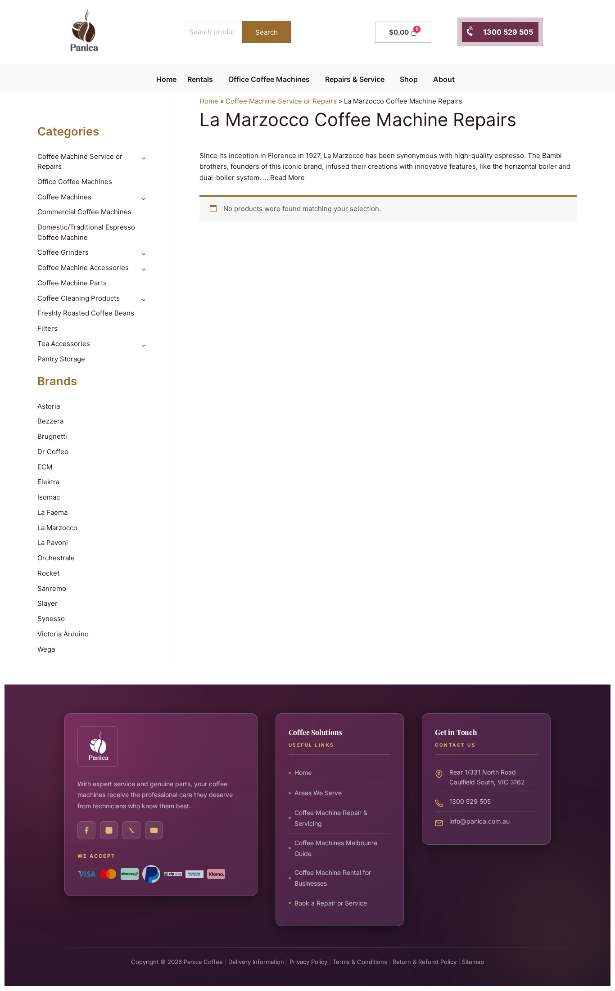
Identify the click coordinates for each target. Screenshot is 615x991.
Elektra (48, 481)
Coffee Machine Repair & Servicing (330, 817)
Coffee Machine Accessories (83, 267)
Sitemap (473, 961)
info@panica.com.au (479, 820)
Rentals (200, 79)
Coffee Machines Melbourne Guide (335, 847)
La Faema (52, 512)
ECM (44, 467)
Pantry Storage (61, 359)
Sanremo (51, 588)
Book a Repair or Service (330, 902)
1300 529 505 (503, 31)
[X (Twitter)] (131, 830)
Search (266, 32)
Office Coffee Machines (269, 79)
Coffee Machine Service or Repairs (281, 101)
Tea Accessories (63, 343)
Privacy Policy (308, 961)
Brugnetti (52, 436)
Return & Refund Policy (425, 961)
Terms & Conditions (360, 961)
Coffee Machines (64, 197)
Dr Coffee (52, 451)
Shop (409, 79)
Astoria (48, 406)
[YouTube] (154, 830)
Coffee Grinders (63, 252)
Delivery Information (256, 961)
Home (166, 79)
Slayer (47, 603)
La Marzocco (57, 527)
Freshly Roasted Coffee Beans (85, 313)
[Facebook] (86, 830)
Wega (46, 649)
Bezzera (50, 421)
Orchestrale (56, 558)
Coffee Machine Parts (72, 283)
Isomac (48, 497)
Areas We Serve (318, 792)
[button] (202, 79)
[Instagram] (109, 830)
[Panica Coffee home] (97, 746)
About (444, 79)
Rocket (48, 573)
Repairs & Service (354, 79)
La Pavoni (52, 542)
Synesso (51, 618)
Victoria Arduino (63, 634)
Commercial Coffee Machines (84, 211)
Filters (47, 328)
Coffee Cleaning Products (78, 298)
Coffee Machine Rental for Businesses (332, 878)
